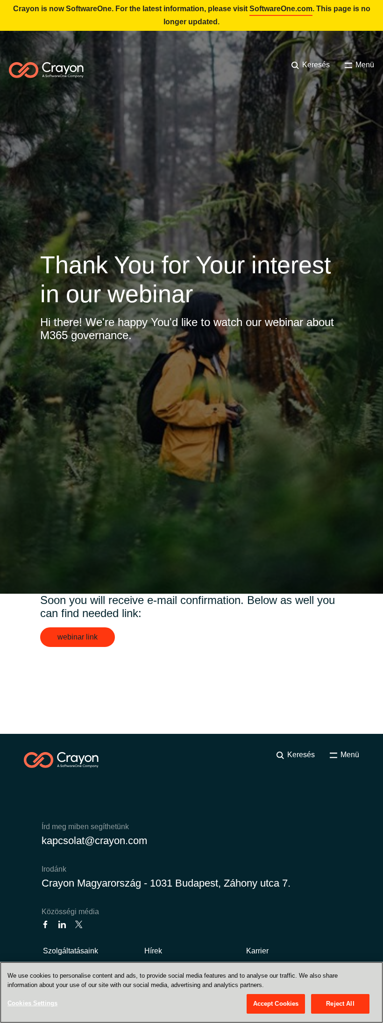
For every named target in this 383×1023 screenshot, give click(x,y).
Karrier (257, 951)
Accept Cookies (276, 1003)
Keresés (315, 65)
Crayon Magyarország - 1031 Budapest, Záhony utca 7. (166, 883)
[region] (191, 992)
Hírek (153, 951)
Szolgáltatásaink (70, 951)
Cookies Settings (32, 1003)
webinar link (77, 637)
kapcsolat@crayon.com (94, 840)
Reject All (340, 1003)
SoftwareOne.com (280, 9)
